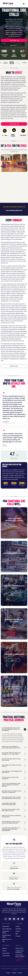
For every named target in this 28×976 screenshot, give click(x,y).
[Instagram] (5, 919)
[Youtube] (22, 919)
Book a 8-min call (14, 877)
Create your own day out (14, 887)
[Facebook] (14, 919)
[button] (23, 4)
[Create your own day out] (14, 883)
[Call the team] (14, 863)
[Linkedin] (10, 919)
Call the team (14, 866)
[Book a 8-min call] (14, 873)
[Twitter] (18, 919)
